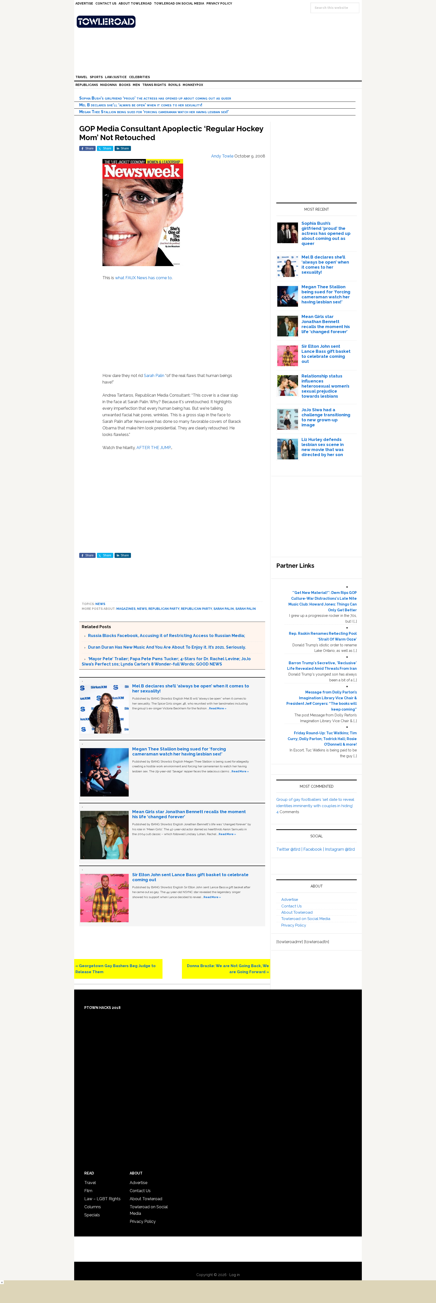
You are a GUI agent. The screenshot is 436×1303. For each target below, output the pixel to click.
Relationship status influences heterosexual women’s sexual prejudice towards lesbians (325, 386)
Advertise (289, 899)
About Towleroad (297, 912)
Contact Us (291, 906)
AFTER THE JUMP (154, 447)
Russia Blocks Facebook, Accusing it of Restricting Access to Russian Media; (166, 635)
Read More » (217, 708)
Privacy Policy (293, 925)
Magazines (125, 609)
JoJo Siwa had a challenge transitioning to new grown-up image (326, 417)
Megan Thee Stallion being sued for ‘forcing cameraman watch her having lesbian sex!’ (154, 111)
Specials (92, 1215)
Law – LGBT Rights (102, 1198)
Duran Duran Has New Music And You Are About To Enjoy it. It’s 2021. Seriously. (167, 647)
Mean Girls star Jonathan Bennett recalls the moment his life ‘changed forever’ (326, 324)
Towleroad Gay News (219, 22)
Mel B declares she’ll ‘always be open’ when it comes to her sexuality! (140, 105)
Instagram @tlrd (340, 849)
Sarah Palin (154, 375)
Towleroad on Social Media (305, 918)
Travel (90, 1182)
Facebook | (314, 849)
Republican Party (163, 609)
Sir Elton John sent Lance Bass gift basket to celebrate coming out (326, 354)
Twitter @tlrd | (289, 849)
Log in (234, 1275)
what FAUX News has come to (143, 277)
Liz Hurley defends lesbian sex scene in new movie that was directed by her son (323, 447)
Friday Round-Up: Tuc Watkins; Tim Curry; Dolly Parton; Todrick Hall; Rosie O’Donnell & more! (322, 739)
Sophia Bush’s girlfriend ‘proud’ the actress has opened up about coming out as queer (155, 98)
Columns (92, 1206)
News (100, 604)
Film (88, 1190)
